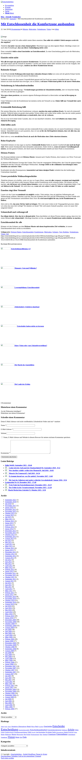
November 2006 (10, 691)
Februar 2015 (9, 521)
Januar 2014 (9, 529)
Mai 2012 (8, 564)
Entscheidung (9, 729)
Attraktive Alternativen (18, 726)
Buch (36, 726)
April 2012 (8, 566)
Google (33, 732)
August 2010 (9, 604)
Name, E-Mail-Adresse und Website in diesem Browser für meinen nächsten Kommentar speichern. (36, 437)
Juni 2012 (8, 562)
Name (3, 425)
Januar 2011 (9, 595)
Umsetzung (52, 734)
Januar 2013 (9, 550)
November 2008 (10, 645)
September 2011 (10, 579)
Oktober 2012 (10, 554)
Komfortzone (38, 232)
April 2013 (8, 544)
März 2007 (8, 684)
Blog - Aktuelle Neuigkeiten (11, 17)
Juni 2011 (8, 585)
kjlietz (57, 29)
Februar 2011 (9, 593)
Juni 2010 (8, 608)
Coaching (41, 726)
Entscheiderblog (16, 754)
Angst (2, 726)
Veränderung (41, 29)
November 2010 (10, 598)
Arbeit (9, 726)
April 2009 (8, 635)
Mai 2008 (8, 656)
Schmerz (55, 232)
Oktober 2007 (10, 670)
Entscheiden (48, 726)
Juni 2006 (8, 701)
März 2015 (8, 519)
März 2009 (8, 637)
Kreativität (70, 732)
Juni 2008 (8, 655)
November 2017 (10, 506)
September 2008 (10, 649)
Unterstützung (71, 734)
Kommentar (5, 453)
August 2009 (9, 627)
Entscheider (59, 726)
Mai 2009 (8, 633)
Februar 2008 (9, 662)
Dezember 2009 (10, 620)
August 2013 (9, 538)
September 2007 (10, 672)
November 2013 (10, 533)
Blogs (33, 726)
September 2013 (10, 536)
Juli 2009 (8, 629)
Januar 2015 (9, 523)
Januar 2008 (9, 664)
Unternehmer (62, 734)
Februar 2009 (9, 639)
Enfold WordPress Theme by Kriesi (35, 754)
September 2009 (10, 625)
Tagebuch (45, 734)
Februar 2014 (9, 527)
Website (3, 433)
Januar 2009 (9, 641)
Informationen (59, 732)
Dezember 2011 (10, 573)
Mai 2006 (8, 703)
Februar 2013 (9, 548)
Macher (3, 734)
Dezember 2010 (10, 596)
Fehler (77, 730)
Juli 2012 (8, 560)
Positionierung (35, 734)
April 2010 (8, 612)
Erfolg (71, 729)
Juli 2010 (8, 606)
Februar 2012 (9, 569)
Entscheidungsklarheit (38, 730)
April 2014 (8, 525)
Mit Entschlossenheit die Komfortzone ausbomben (37, 24)
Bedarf (29, 726)
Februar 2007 (9, 685)
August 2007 (9, 674)
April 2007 (8, 682)
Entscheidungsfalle (24, 730)
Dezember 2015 (10, 509)
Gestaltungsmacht (9, 732)
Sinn (41, 734)
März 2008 (8, 660)
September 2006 (10, 695)
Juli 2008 (8, 653)
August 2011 (9, 581)
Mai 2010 (8, 610)
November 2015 (10, 511)
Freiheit (3, 732)
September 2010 (10, 602)
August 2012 (9, 558)
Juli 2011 (8, 583)
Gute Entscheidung (40, 732)
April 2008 (8, 658)
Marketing (8, 734)
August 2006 (9, 697)
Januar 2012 (9, 571)
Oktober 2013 (10, 535)
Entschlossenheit (28, 232)
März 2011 (8, 591)
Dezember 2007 (10, 666)
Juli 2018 (8, 504)
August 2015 (9, 515)
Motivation (32, 29)
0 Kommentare (15, 29)
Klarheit (66, 732)
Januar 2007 (9, 687)
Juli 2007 (8, 676)
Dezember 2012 (10, 552)
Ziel (7, 234)
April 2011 (8, 589)
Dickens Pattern (16, 232)
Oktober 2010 (10, 600)
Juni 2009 (8, 631)
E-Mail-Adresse (7, 429)
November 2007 (10, 668)
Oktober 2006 (10, 693)
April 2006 (8, 705)
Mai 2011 (8, 587)
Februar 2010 (9, 616)
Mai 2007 (8, 680)
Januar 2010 (9, 618)
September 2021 (10, 500)
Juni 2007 (8, 678)
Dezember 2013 (10, 531)
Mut (25, 734)
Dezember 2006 (10, 689)
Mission (25, 29)
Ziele (25, 737)
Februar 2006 (9, 709)
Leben (75, 732)
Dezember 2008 (10, 643)
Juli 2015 (8, 517)
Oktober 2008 (10, 647)
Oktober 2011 (9, 577)
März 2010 (8, 614)
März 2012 (8, 567)
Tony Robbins (64, 232)
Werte (17, 737)
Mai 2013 (8, 542)
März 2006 (8, 707)
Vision (49, 29)
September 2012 (10, 556)
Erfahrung (64, 730)
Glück (29, 732)
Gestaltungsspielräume (20, 732)
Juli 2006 (8, 699)
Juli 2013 (8, 540)
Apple (5, 726)
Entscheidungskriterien (54, 730)
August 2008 (9, 651)
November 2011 (10, 575)
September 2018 (10, 502)
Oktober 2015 (10, 513)
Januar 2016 (9, 507)
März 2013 (8, 546)
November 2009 (10, 622)
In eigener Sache (51, 732)
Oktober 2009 (10, 624)
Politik (28, 734)
